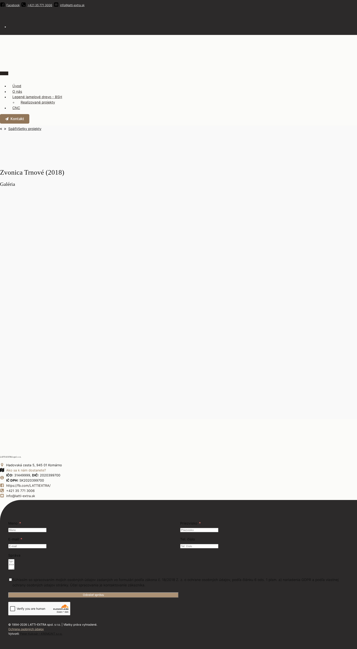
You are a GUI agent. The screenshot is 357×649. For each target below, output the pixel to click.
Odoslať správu (93, 595)
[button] (14, 119)
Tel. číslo (187, 539)
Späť (12, 129)
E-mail (13, 539)
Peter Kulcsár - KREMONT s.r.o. (41, 633)
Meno (13, 523)
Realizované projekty (38, 102)
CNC (16, 108)
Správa (14, 555)
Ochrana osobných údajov (26, 629)
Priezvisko (188, 523)
